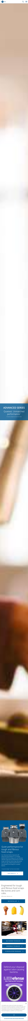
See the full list (12, 901)
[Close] (26, 1003)
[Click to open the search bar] (23, 1)
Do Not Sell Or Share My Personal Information (14, 1018)
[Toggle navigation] (26, 1)
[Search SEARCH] (23, 1)
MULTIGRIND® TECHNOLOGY (13, 941)
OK (14, 1015)
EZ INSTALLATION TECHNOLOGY (13, 951)
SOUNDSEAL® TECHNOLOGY (13, 946)
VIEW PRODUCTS (12, 873)
